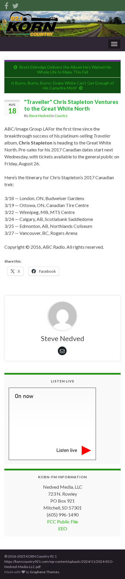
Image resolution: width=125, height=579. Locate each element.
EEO (62, 528)
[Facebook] (6, 5)
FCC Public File (62, 521)
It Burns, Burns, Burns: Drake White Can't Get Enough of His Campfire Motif (62, 85)
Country (61, 115)
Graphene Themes (44, 572)
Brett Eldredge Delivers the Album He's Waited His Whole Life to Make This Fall (65, 69)
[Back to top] (112, 566)
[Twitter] (15, 5)
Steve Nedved (40, 115)
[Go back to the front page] (62, 24)
